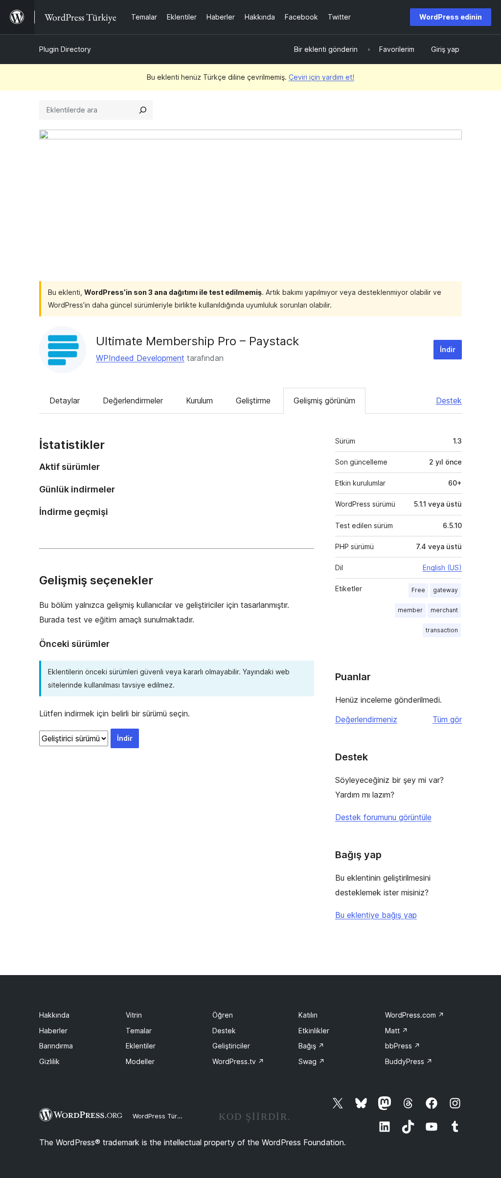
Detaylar (64, 400)
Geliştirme (253, 400)
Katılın (308, 1015)
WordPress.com (414, 1015)
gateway (445, 590)
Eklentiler (141, 1046)
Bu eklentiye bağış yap (376, 915)
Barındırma (56, 1046)
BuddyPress (409, 1061)
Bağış (311, 1046)
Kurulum (199, 400)
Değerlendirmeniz (366, 719)
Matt (396, 1030)
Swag (311, 1061)
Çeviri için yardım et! (321, 77)
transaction (442, 630)
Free (418, 590)
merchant (444, 610)
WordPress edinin (450, 17)
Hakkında (54, 1015)
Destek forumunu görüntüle (383, 817)
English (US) (442, 567)
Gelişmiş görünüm (324, 400)
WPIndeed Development (140, 358)
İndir (447, 349)
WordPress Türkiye (161, 1116)
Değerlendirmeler (133, 400)
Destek (449, 400)
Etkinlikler (313, 1030)
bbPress (402, 1046)
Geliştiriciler (231, 1046)
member (410, 610)
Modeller (140, 1061)
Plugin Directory (65, 49)
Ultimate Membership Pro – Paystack (197, 341)
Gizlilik (49, 1061)
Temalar (139, 1030)
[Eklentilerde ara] (143, 110)
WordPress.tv (238, 1061)
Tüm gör (447, 719)
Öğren (222, 1015)
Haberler (53, 1030)
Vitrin (134, 1015)
